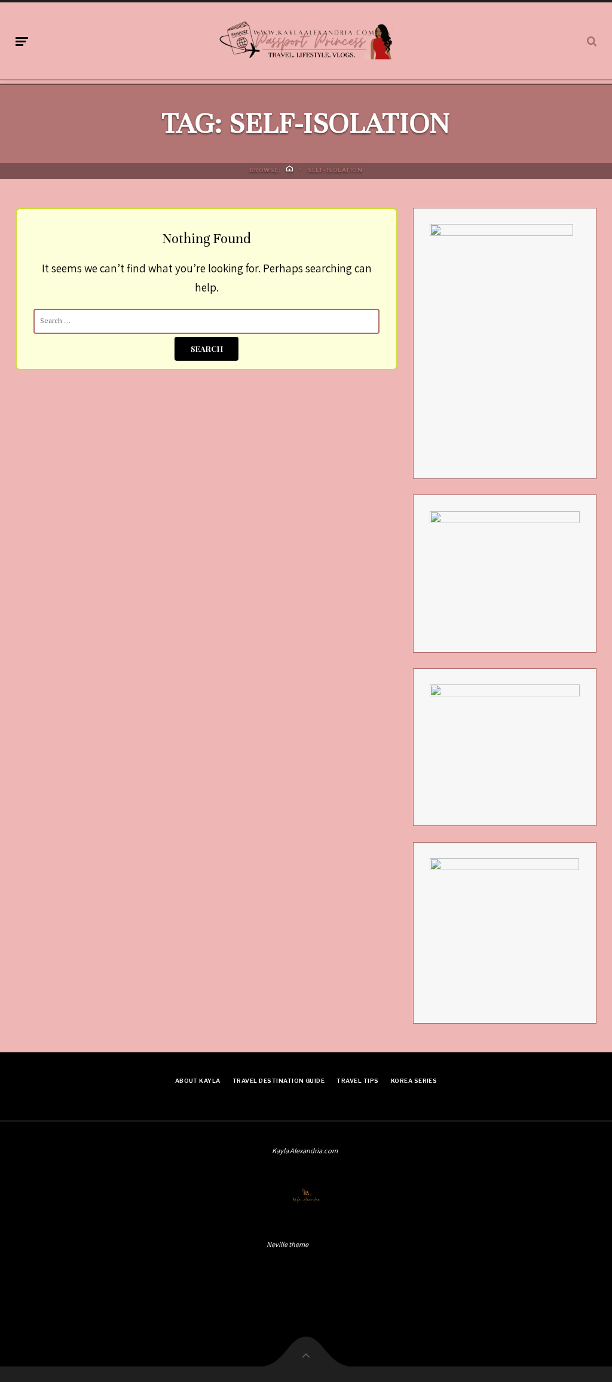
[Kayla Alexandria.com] (305, 39)
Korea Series (414, 1080)
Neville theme (287, 1244)
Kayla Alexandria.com (305, 1150)
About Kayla (198, 1080)
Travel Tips (357, 1080)
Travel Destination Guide (278, 1080)
